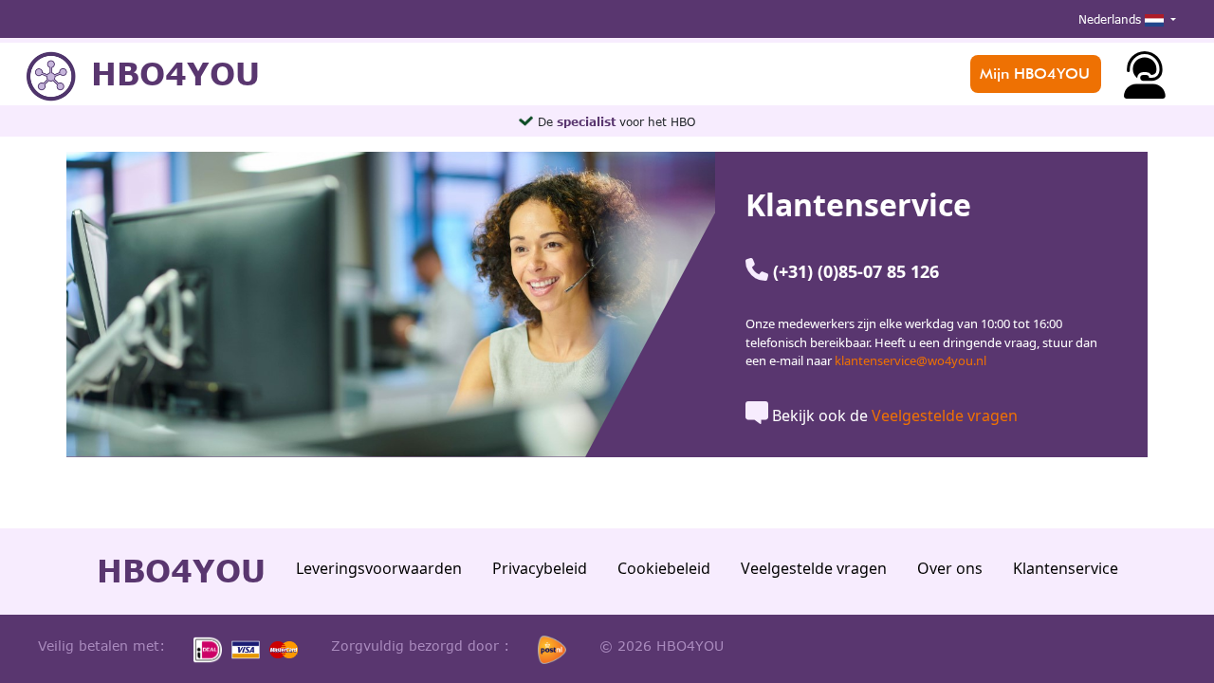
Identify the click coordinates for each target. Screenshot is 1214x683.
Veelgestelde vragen (945, 415)
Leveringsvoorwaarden (379, 568)
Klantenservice (1065, 568)
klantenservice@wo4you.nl (910, 360)
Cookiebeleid (663, 568)
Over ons (950, 568)
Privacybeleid (539, 568)
